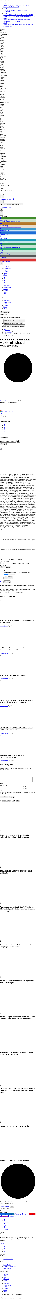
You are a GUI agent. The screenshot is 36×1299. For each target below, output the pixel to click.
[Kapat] (1, 214)
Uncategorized (4, 626)
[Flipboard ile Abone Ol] (18, 411)
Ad (24, 787)
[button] (1, 211)
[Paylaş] (4, 433)
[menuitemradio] (14, 320)
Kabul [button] (12, 1206)
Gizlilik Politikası (5, 1206)
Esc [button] (20, 1298)
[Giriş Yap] (1, 263)
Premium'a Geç (6, 207)
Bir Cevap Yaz (6, 764)
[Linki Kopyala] (18, 441)
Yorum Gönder (4, 797)
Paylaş (8, 582)
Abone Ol (19, 592)
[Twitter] (4, 280)
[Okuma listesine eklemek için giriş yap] (0, 600)
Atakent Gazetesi (4, 401)
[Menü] (2, 196)
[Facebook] (4, 278)
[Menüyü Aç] (1, 201)
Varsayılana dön (8, 578)
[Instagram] (4, 282)
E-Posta (25, 788)
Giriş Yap (11, 797)
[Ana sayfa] (4, 297)
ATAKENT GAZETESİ (7, 199)
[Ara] (1, 209)
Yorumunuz (4, 783)
